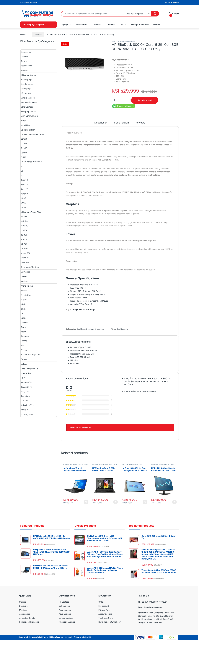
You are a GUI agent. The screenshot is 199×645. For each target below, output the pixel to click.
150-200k (25, 226)
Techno (24, 341)
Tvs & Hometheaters (29, 368)
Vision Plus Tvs (27, 405)
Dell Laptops (26, 88)
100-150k (25, 221)
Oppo (23, 327)
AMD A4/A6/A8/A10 (29, 116)
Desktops (38, 34)
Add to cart (146, 100)
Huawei (24, 299)
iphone (23, 309)
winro (23, 345)
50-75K (24, 244)
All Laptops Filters (28, 111)
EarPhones (25, 272)
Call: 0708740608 (171, 2)
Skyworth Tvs (26, 387)
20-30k (24, 230)
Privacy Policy (104, 610)
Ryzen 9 (24, 194)
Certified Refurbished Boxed (33, 134)
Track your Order (105, 618)
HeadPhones (26, 65)
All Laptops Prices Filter (31, 212)
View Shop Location (28, 2)
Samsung (25, 336)
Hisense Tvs (26, 373)
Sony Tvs (25, 391)
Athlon (23, 120)
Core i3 (24, 139)
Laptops (64, 24)
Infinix (23, 304)
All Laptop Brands (76, 464)
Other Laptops (27, 107)
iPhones (111, 24)
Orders (101, 602)
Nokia (23, 318)
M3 (22, 175)
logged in (137, 391)
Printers (156, 24)
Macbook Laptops (29, 102)
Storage (24, 70)
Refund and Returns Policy (109, 622)
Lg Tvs (23, 378)
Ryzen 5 (24, 184)
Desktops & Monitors (139, 24)
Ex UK (23, 157)
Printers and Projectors (30, 354)
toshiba (24, 364)
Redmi (23, 331)
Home (22, 34)
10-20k (24, 216)
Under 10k (25, 257)
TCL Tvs (24, 400)
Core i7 (24, 148)
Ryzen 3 (24, 180)
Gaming (24, 61)
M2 (22, 171)
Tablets (24, 359)
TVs (121, 24)
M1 (22, 166)
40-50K (95, 464)
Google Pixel (26, 295)
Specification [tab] (121, 122)
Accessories (81, 24)
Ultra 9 (23, 207)
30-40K (66, 464)
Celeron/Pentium (28, 130)
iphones (24, 276)
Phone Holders (27, 286)
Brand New (25, 125)
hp (127, 329)
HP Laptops (26, 93)
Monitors (171, 464)
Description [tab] (100, 122)
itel (22, 313)
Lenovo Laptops (28, 98)
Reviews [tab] (140, 122)
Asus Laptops (26, 84)
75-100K (125, 464)
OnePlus (24, 322)
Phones (97, 24)
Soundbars (25, 396)
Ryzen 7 (24, 189)
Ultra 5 (23, 198)
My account (103, 606)
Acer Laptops (26, 79)
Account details (105, 614)
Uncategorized (27, 414)
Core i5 (24, 143)
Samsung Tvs (26, 382)
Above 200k (26, 253)
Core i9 (24, 152)
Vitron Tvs (25, 410)
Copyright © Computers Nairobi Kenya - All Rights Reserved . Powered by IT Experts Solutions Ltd (55, 637)
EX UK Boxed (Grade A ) (31, 162)
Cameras (24, 56)
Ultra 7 (23, 203)
